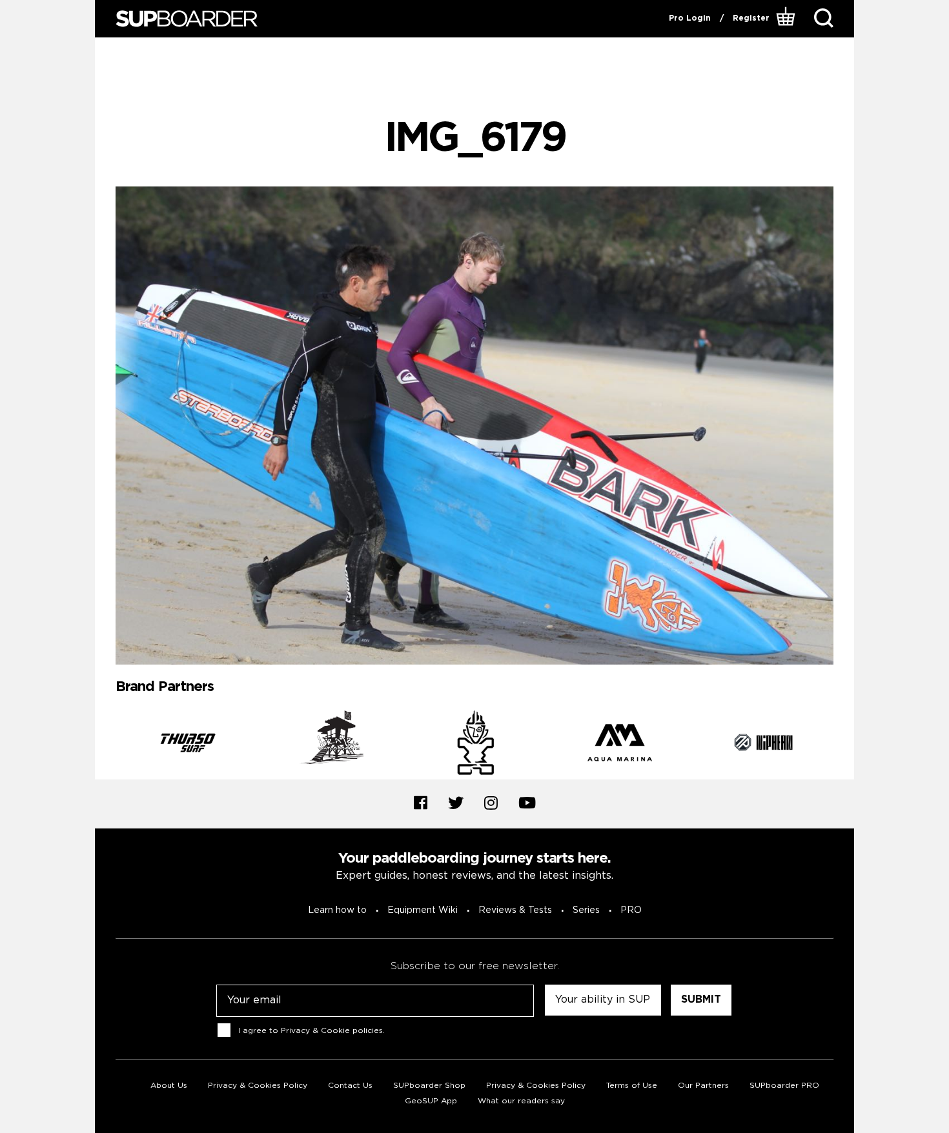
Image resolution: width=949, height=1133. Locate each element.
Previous (105, 744)
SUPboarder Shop (429, 1085)
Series (586, 910)
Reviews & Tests (515, 910)
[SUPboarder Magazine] (187, 19)
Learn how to (337, 910)
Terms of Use (631, 1085)
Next (843, 744)
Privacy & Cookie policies (332, 1030)
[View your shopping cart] (787, 18)
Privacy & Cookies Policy (257, 1085)
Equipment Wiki (422, 910)
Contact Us (350, 1085)
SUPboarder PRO (784, 1085)
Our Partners (703, 1085)
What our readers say (521, 1101)
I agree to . (311, 1030)
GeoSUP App (431, 1101)
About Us (168, 1085)
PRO (631, 910)
